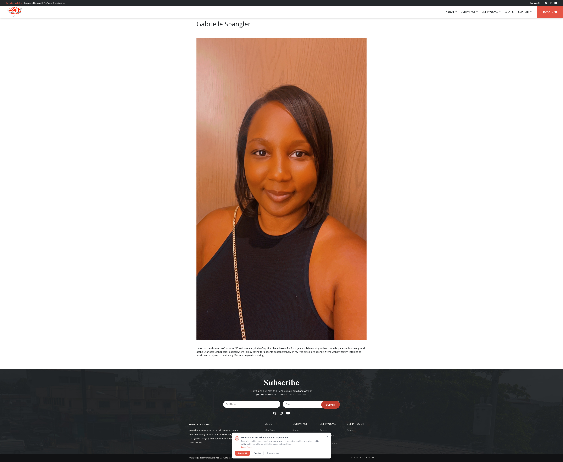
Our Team (270, 430)
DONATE (548, 11)
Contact (351, 430)
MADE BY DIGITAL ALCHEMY (362, 458)
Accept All (242, 453)
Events (509, 11)
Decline (257, 453)
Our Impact (299, 424)
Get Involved (328, 424)
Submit (330, 404)
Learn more (246, 447)
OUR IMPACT (468, 11)
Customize (274, 453)
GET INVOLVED (490, 11)
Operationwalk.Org (14, 3)
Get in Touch (355, 424)
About (450, 11)
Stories (295, 430)
